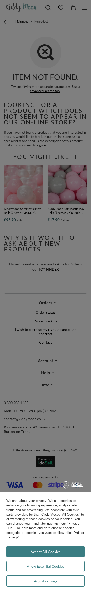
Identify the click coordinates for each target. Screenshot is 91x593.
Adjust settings (45, 581)
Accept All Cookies (45, 551)
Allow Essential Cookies (45, 566)
